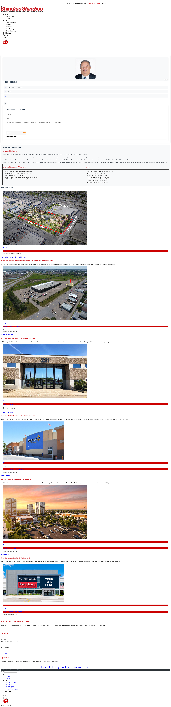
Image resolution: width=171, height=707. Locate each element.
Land (4, 250)
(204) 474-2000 (10, 96)
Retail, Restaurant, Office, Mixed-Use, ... (14, 469)
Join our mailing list (8, 664)
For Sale (5, 247)
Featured (5, 463)
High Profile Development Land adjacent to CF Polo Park (13, 257)
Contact (5, 39)
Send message (11, 136)
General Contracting (11, 31)
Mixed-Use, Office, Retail (10, 548)
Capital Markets (7, 33)
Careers (8, 18)
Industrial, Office (8, 404)
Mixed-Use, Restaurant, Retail (11, 326)
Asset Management (11, 23)
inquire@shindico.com (7, 654)
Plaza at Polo (3, 618)
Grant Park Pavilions (5, 475)
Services (5, 20)
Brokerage (8, 25)
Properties (5, 35)
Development (9, 27)
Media (4, 37)
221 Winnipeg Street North (7, 334)
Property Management (11, 29)
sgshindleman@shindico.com (14, 91)
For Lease (5, 323)
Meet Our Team (10, 16)
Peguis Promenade (5, 554)
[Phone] (5, 103)
